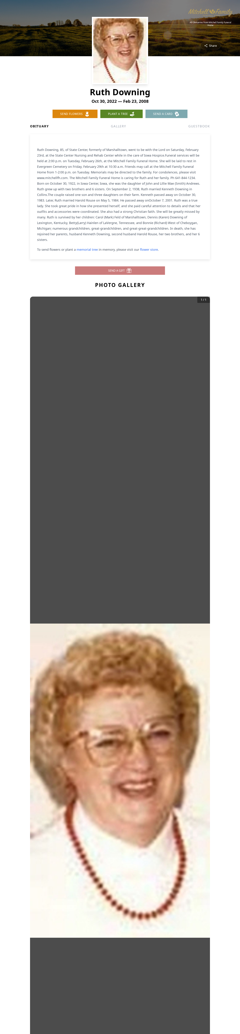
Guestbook (199, 126)
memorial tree (87, 249)
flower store (149, 249)
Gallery (118, 126)
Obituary (39, 126)
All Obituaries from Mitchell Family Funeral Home (210, 24)
